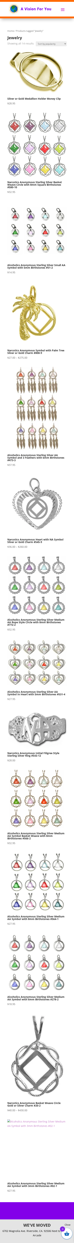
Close (67, 1224)
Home (10, 30)
